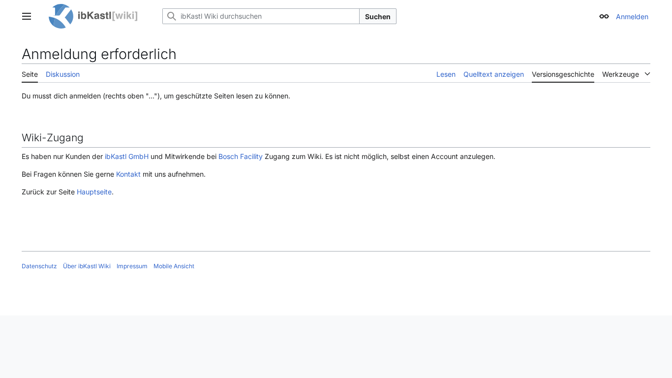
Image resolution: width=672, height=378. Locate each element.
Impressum (132, 266)
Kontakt (128, 174)
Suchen (378, 16)
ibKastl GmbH (127, 156)
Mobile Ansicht (173, 266)
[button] (26, 16)
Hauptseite (94, 192)
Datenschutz (39, 266)
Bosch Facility (240, 156)
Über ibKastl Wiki (87, 266)
